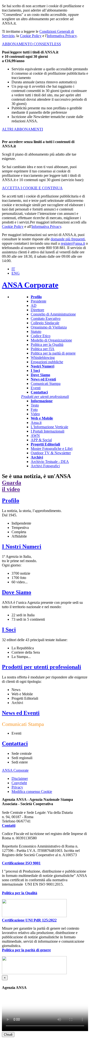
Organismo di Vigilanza (49, 327)
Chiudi (8, 1034)
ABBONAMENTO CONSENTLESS (31, 44)
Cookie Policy (31, 36)
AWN (35, 436)
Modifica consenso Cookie (32, 792)
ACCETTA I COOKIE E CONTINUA (32, 188)
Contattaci (15, 743)
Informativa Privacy (62, 36)
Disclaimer (20, 778)
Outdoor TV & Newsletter (51, 453)
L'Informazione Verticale (49, 427)
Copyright (19, 783)
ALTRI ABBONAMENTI (22, 129)
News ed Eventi (21, 713)
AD (33, 305)
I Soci (9, 629)
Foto (34, 410)
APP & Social (41, 440)
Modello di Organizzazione (51, 340)
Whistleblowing (43, 357)
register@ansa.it (73, 243)
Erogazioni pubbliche (47, 362)
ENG (16, 273)
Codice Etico (40, 336)
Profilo (10, 500)
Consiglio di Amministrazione (53, 314)
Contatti (8, 825)
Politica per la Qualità (47, 344)
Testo (35, 405)
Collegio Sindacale (45, 323)
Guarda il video (11, 486)
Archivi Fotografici (45, 466)
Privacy (17, 787)
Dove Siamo (16, 592)
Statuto (36, 331)
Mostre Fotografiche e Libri (51, 449)
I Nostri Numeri (21, 546)
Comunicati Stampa (45, 383)
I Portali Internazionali (47, 431)
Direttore (37, 310)
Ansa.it (36, 423)
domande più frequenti (68, 239)
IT (13, 269)
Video (35, 414)
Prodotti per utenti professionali (41, 667)
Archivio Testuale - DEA (50, 462)
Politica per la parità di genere (53, 353)
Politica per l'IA (42, 349)
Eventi (36, 388)
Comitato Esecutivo (45, 318)
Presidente (38, 301)
